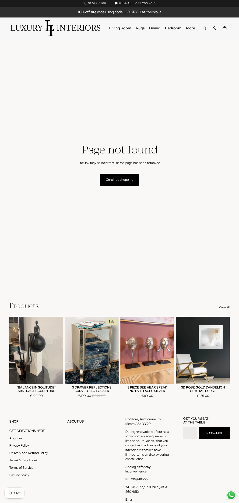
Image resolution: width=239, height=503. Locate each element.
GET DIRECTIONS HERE (27, 431)
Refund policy (19, 475)
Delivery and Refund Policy (28, 453)
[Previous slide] (68, 350)
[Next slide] (115, 350)
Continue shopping (119, 179)
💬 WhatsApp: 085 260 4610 (135, 3)
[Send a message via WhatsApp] (231, 495)
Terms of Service (21, 467)
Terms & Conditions (23, 460)
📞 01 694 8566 (94, 3)
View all (224, 307)
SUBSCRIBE (214, 433)
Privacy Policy (19, 445)
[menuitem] (120, 28)
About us (15, 438)
